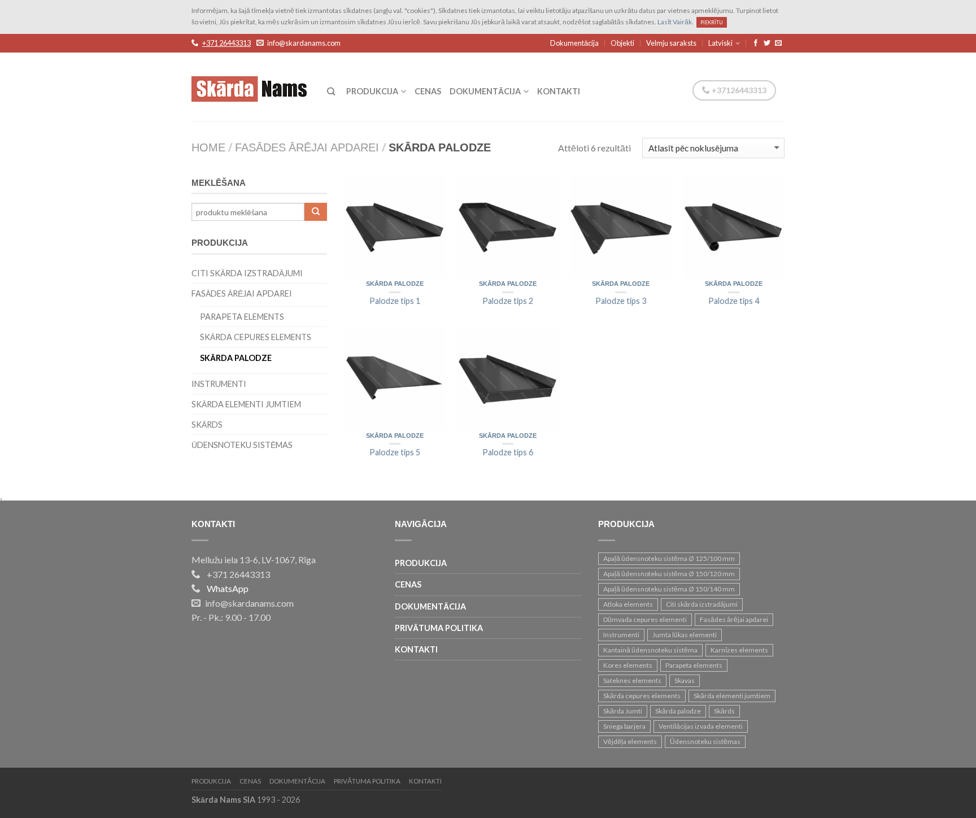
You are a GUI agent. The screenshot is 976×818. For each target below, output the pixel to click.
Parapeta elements (242, 316)
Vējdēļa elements (630, 741)
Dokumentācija (574, 42)
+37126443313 (738, 90)
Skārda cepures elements (255, 337)
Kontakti (558, 91)
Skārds (207, 424)
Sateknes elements (632, 680)
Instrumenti (218, 384)
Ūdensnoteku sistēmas (242, 445)
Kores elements (627, 665)
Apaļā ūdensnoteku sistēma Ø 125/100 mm (669, 558)
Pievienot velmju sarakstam (431, 190)
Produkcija (372, 91)
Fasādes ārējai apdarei (307, 148)
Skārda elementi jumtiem (246, 404)
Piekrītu (711, 22)
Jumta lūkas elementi (684, 634)
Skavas (684, 680)
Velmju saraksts (671, 42)
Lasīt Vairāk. (675, 22)
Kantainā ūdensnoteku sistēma (650, 650)
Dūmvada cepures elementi (645, 619)
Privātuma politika (439, 628)
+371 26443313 (226, 43)
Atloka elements (628, 604)
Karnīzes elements (739, 650)
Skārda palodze (395, 284)
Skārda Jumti (622, 711)
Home (208, 148)
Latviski (720, 42)
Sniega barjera (624, 726)
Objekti (622, 42)
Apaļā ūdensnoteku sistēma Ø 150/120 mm (669, 573)
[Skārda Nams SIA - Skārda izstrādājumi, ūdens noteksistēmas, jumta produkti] (250, 86)
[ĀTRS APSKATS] (395, 227)
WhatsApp (228, 588)
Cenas (428, 91)
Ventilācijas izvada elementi (701, 726)
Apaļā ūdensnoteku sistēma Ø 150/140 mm (669, 589)
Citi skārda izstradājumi (247, 273)
